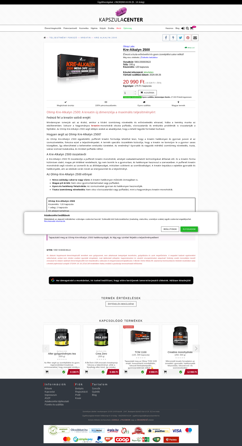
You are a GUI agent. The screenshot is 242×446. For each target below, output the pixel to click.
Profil (77, 395)
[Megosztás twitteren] (180, 37)
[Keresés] (187, 28)
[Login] (183, 28)
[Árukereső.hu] (59, 434)
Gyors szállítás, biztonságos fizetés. (156, 97)
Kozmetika (84, 28)
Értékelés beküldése (149, 57)
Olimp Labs (128, 46)
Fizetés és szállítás (54, 404)
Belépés (79, 388)
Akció (118, 28)
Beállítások (170, 229)
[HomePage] (121, 14)
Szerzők (96, 388)
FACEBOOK (125, 420)
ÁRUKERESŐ (142, 420)
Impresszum (51, 395)
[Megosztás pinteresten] (187, 37)
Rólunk (48, 388)
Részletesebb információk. (55, 221)
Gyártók (96, 392)
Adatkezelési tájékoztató (57, 401)
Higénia (94, 28)
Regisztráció (81, 392)
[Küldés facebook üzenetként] (173, 37)
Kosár (78, 398)
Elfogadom (189, 229)
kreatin (95, 125)
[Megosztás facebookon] (166, 37)
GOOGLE (115, 420)
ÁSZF (48, 398)
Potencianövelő (70, 28)
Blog (177, 28)
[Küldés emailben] (195, 37)
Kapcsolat (50, 392)
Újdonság (127, 28)
